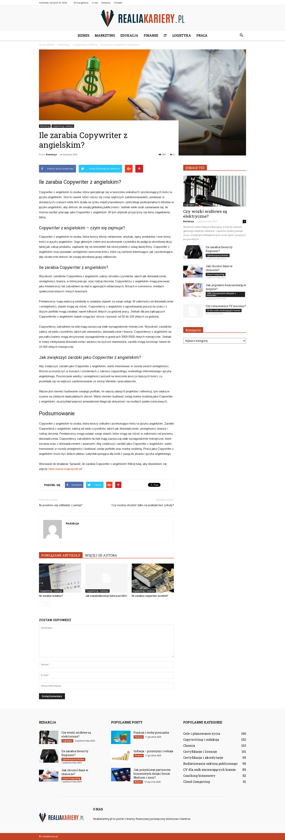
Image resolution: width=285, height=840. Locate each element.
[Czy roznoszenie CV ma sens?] (193, 311)
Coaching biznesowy (199, 776)
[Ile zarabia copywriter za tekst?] (153, 578)
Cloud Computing (215, 274)
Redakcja (51, 154)
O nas (95, 2)
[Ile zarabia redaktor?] (60, 578)
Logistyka (181, 35)
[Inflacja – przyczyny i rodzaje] (120, 756)
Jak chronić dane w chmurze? (219, 268)
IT (165, 35)
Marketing (105, 35)
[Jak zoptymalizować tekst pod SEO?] (106, 578)
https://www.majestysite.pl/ (65, 469)
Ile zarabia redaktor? (51, 595)
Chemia (189, 745)
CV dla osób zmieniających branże (223, 310)
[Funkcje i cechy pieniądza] (120, 737)
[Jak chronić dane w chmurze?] (193, 271)
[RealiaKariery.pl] (142, 18)
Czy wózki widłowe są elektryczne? (205, 214)
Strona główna (81, 2)
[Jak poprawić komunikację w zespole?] (193, 290)
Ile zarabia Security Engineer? (219, 249)
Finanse (151, 35)
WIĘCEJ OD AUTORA (101, 555)
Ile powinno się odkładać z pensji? (60, 505)
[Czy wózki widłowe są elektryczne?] (214, 191)
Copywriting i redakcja (63, 126)
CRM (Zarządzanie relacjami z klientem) (221, 294)
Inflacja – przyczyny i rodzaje (153, 751)
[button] (241, 35)
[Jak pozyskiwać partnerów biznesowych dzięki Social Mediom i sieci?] (120, 774)
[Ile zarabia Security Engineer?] (193, 252)
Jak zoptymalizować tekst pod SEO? (106, 595)
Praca (201, 35)
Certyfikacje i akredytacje (203, 757)
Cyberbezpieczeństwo (217, 255)
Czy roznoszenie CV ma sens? (226, 306)
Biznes (83, 35)
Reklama (106, 2)
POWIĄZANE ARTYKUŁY (60, 555)
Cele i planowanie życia (201, 733)
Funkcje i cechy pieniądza (151, 732)
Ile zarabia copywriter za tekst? (150, 595)
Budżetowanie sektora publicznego (210, 763)
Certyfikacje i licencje (200, 751)
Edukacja (129, 35)
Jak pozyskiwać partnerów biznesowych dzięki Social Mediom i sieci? (152, 773)
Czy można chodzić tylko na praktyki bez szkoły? (142, 505)
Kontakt (118, 2)
